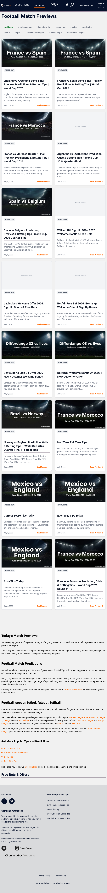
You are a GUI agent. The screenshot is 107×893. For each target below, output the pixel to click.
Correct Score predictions (16, 752)
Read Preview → (43, 105)
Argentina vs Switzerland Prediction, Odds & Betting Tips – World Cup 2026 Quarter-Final (79, 157)
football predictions (73, 689)
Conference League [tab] (76, 33)
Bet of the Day (10, 761)
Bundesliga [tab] (87, 27)
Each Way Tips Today (70, 515)
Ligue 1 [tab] (18, 33)
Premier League (76, 717)
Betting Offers (70, 5)
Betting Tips (54, 5)
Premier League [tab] (25, 27)
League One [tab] (60, 27)
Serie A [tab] (7, 33)
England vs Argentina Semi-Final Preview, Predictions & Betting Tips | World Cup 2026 (26, 84)
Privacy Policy (44, 876)
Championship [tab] (43, 27)
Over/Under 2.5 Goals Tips (58, 814)
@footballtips (31, 767)
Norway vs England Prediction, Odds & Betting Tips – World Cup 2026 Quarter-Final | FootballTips (26, 446)
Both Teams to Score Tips (58, 805)
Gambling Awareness (12, 811)
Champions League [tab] (35, 33)
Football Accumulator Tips (58, 818)
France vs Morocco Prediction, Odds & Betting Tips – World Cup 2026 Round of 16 (79, 585)
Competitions (22, 5)
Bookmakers (86, 5)
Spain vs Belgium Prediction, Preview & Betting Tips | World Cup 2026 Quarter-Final (25, 234)
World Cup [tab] (8, 27)
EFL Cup (76, 723)
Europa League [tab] (55, 33)
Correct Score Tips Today (19, 515)
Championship (91, 717)
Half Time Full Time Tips (72, 442)
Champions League (85, 720)
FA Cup (60, 723)
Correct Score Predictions (58, 800)
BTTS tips (8, 757)
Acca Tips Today (14, 581)
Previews (39, 5)
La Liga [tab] (73, 27)
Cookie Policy (60, 876)
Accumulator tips (12, 748)
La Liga (6, 720)
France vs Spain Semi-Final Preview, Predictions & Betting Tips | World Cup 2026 (79, 84)
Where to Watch (101, 5)
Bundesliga (24, 720)
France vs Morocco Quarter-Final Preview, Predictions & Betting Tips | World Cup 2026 (26, 157)
